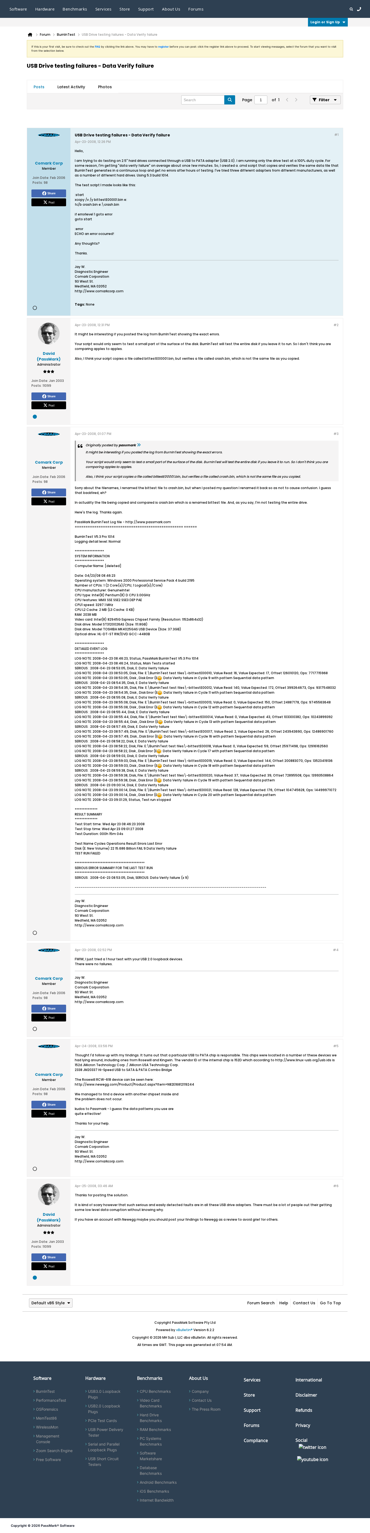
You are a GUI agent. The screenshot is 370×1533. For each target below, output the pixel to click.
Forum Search (261, 1303)
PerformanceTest (51, 1400)
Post (51, 202)
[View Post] (139, 445)
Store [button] (124, 9)
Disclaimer (306, 1395)
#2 (336, 325)
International (309, 1380)
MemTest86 (46, 1418)
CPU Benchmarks (155, 1391)
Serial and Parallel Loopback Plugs (103, 1447)
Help (283, 1303)
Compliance (256, 1440)
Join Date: (41, 177)
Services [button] (103, 9)
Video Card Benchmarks (151, 1403)
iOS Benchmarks (154, 1491)
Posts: (38, 182)
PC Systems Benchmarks (151, 1441)
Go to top (330, 1303)
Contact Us (304, 1303)
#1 (336, 134)
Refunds (304, 1410)
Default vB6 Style (48, 1303)
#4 (336, 950)
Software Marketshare (151, 1456)
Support (146, 9)
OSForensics (47, 1409)
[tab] (39, 87)
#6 (336, 1186)
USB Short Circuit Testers (103, 1461)
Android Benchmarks (158, 1482)
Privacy (303, 1425)
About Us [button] (171, 9)
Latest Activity (71, 87)
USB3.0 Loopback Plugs (104, 1394)
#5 (336, 1046)
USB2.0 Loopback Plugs (104, 1409)
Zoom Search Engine (54, 1450)
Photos (105, 87)
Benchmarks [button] (75, 9)
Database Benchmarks (151, 1470)
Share (51, 193)
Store (249, 1395)
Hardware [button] (45, 9)
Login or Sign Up (325, 22)
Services (252, 1380)
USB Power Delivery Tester (105, 1432)
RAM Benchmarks (155, 1429)
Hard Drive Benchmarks (151, 1418)
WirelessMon (47, 1427)
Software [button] (18, 9)
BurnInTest (45, 1391)
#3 (336, 433)
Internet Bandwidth (157, 1500)
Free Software (48, 1459)
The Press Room (206, 1409)
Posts (39, 87)
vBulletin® (184, 1330)
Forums (195, 9)
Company (200, 1391)
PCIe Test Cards (102, 1420)
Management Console (47, 1439)
